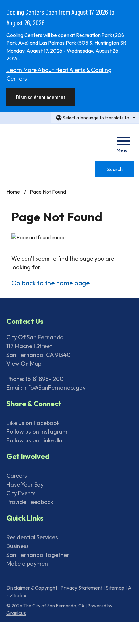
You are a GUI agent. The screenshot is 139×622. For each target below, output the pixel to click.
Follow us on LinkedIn (34, 440)
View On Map (23, 363)
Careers (16, 475)
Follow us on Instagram (36, 431)
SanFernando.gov (62, 387)
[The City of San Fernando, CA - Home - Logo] (43, 141)
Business (17, 546)
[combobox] (95, 117)
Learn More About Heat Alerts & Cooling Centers (59, 74)
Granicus (16, 613)
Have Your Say (25, 484)
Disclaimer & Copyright (31, 587)
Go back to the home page (50, 283)
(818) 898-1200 (45, 378)
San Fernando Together (37, 554)
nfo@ (31, 387)
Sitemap (115, 587)
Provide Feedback (29, 502)
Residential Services (32, 537)
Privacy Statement (81, 587)
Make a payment (28, 563)
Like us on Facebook (33, 423)
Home (13, 191)
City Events (21, 493)
